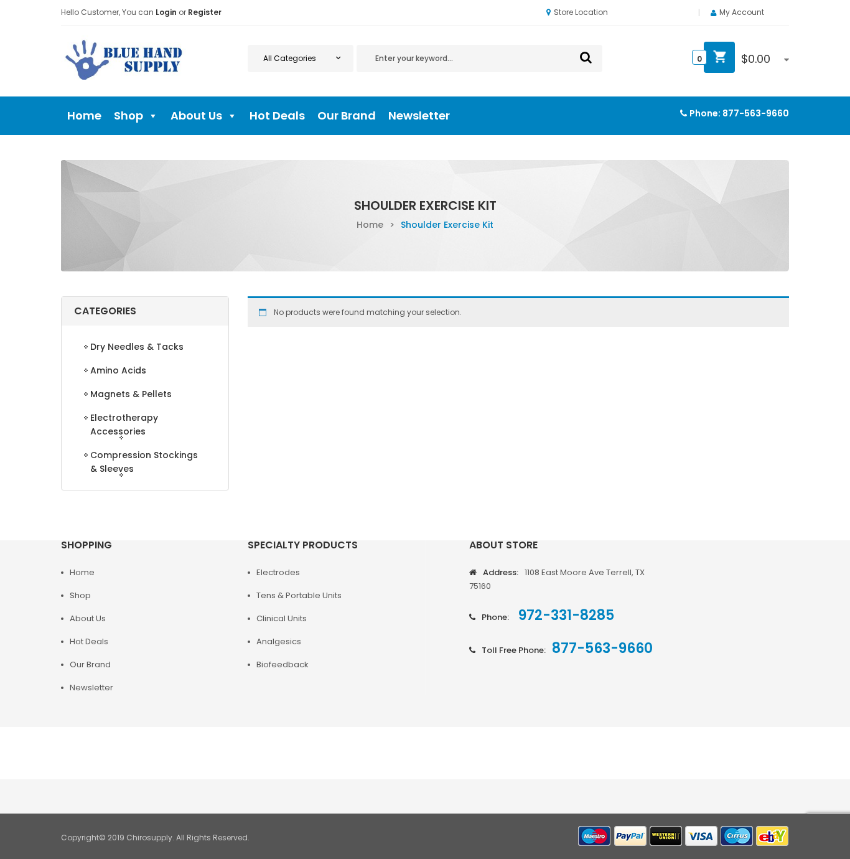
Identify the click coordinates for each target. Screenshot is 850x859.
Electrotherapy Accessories (124, 424)
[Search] (586, 57)
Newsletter (419, 115)
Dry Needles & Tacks (137, 346)
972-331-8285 (564, 615)
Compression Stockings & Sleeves (144, 462)
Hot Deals (277, 115)
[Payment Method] (595, 836)
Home (84, 115)
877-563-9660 (755, 113)
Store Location (581, 12)
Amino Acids (118, 370)
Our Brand (346, 115)
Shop (128, 115)
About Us (196, 115)
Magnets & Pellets (131, 394)
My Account (741, 12)
